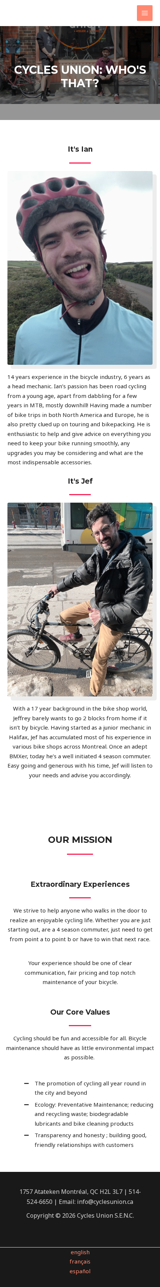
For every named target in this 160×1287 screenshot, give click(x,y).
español (80, 1271)
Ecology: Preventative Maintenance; (82, 1104)
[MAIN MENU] (145, 13)
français (80, 1261)
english (80, 1252)
